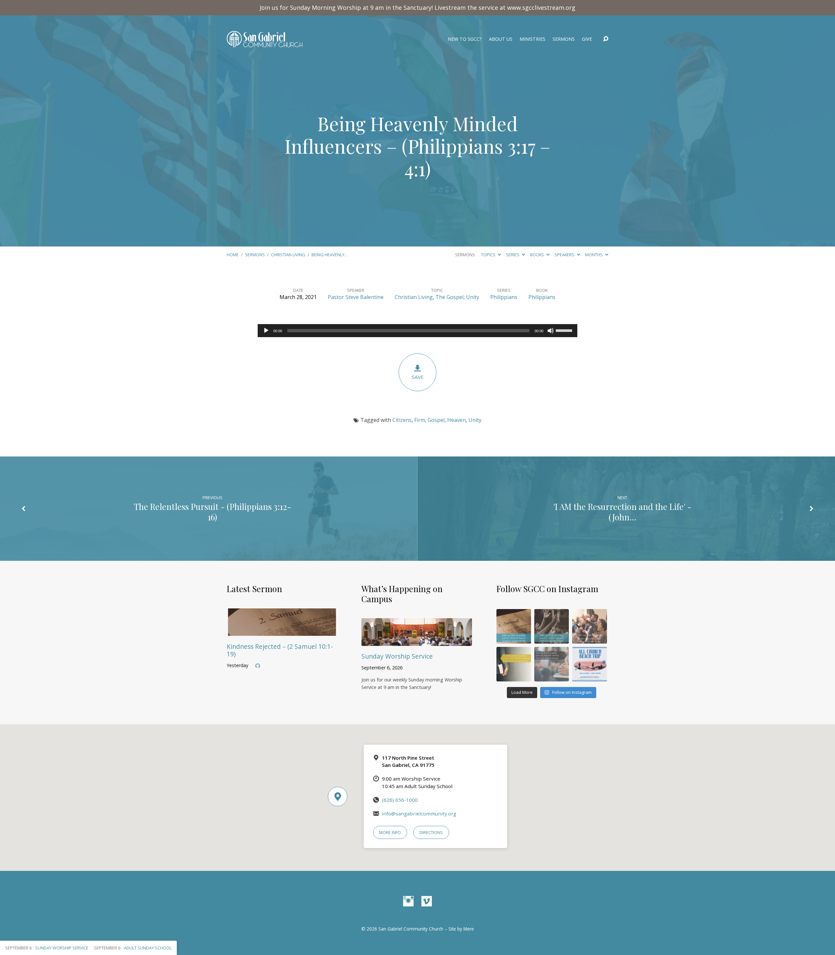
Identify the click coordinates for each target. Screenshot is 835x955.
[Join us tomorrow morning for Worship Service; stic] (551, 626)
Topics (488, 255)
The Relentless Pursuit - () (212, 511)
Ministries (532, 39)
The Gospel (449, 297)
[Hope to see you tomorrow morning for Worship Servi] (589, 626)
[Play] (266, 330)
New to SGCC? (465, 39)
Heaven (456, 420)
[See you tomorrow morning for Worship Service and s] (513, 664)
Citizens (402, 420)
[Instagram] (408, 901)
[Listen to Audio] (257, 666)
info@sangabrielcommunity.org (419, 813)
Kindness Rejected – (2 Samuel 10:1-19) (280, 650)
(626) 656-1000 (400, 800)
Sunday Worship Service (397, 656)
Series (513, 255)
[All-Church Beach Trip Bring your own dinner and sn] (589, 664)
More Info (390, 832)
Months (594, 255)
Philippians (503, 297)
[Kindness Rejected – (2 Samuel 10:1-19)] (282, 630)
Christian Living (288, 255)
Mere (468, 929)
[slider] (565, 330)
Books (537, 255)
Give (587, 39)
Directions (431, 832)
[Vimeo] (426, 901)
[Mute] (550, 330)
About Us (500, 39)
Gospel (436, 420)
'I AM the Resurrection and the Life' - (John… (622, 511)
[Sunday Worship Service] (416, 641)
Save (418, 377)
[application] (417, 330)
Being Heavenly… (329, 255)
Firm (419, 420)
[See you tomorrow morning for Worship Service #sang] (551, 664)
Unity (472, 297)
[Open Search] (605, 39)
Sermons (564, 39)
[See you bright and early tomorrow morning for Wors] (513, 626)
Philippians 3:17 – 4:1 (477, 157)
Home (233, 255)
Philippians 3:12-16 (249, 511)
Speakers (564, 255)
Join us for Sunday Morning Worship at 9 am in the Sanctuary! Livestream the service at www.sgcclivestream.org (417, 7)
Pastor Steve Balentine (356, 297)
